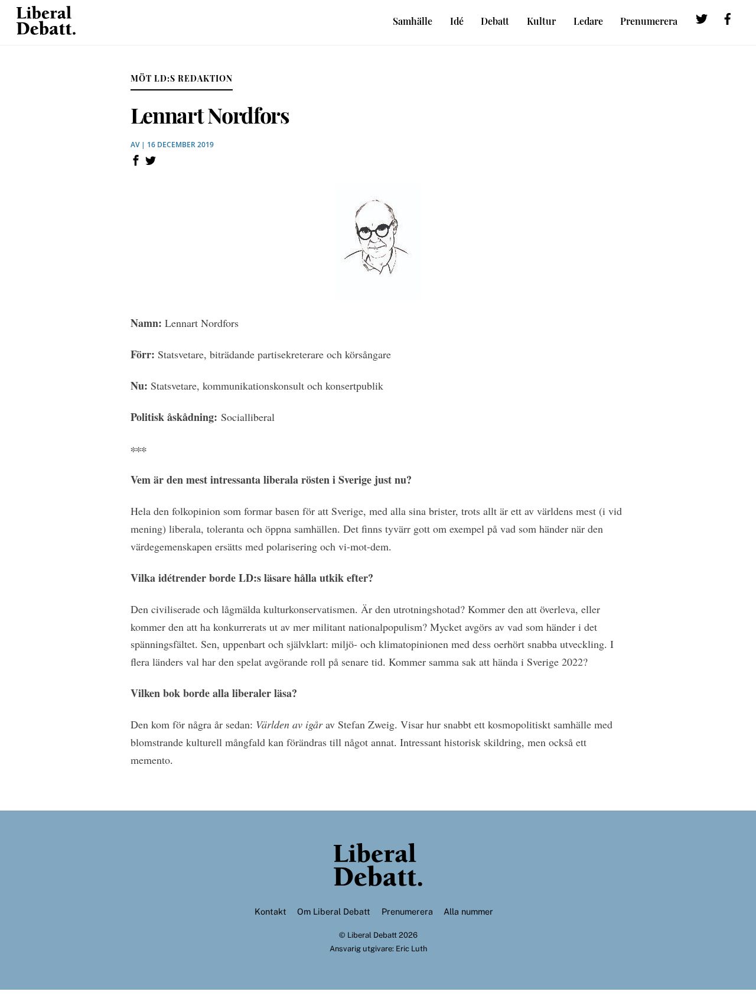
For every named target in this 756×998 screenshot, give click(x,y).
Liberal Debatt (372, 935)
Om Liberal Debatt (333, 911)
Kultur (541, 21)
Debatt (495, 21)
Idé (457, 21)
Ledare (588, 21)
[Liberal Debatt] (46, 29)
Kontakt (270, 911)
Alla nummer (468, 911)
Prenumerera (648, 21)
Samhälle (412, 21)
